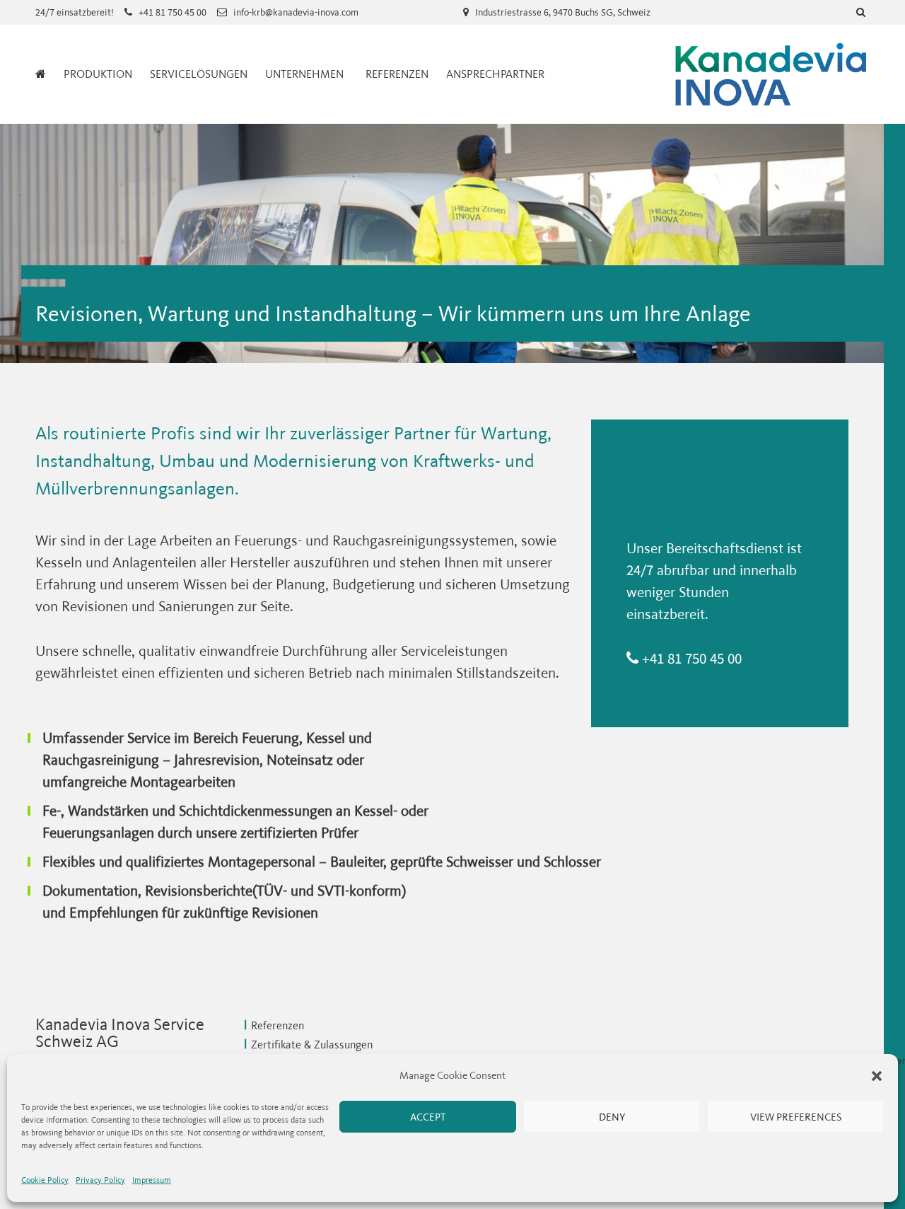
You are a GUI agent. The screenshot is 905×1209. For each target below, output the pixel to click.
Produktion (98, 74)
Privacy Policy (100, 1180)
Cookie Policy (45, 1180)
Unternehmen (304, 74)
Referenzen (397, 74)
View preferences (795, 1117)
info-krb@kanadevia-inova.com (295, 12)
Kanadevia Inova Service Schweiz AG (771, 74)
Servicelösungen (198, 74)
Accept (427, 1117)
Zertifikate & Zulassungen (312, 1044)
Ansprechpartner (495, 74)
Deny (612, 1117)
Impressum (151, 1180)
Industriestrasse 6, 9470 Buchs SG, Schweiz (562, 12)
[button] (877, 1076)
